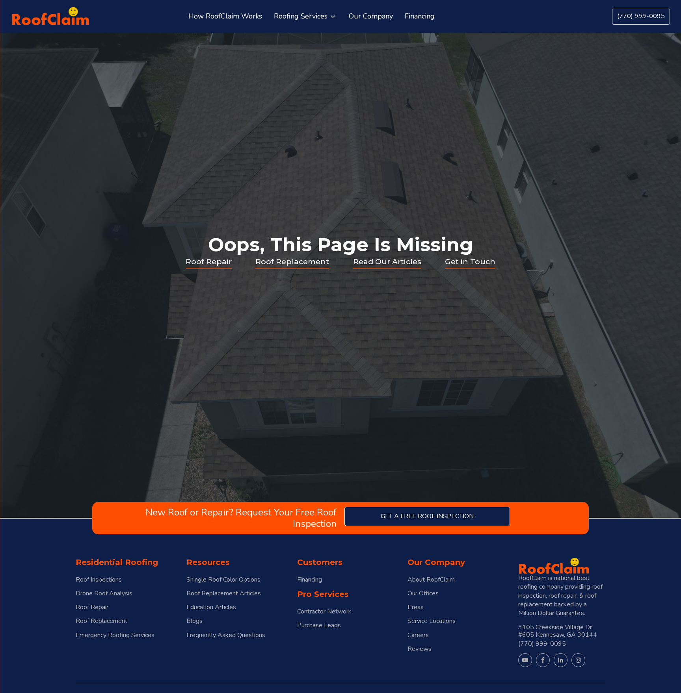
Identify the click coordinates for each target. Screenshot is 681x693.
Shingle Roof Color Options (223, 580)
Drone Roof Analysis (104, 593)
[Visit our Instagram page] (578, 660)
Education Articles (211, 607)
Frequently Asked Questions (225, 635)
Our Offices (423, 593)
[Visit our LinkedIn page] (561, 660)
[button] (305, 16)
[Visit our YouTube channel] (525, 660)
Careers (418, 635)
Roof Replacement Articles (223, 593)
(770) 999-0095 (641, 16)
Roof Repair (209, 261)
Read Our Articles (387, 261)
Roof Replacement (292, 261)
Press (415, 607)
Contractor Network (324, 611)
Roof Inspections (99, 580)
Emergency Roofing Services (115, 635)
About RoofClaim (431, 580)
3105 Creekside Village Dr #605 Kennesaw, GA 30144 (557, 631)
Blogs (194, 621)
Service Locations (431, 621)
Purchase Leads (319, 625)
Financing (309, 580)
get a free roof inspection (427, 516)
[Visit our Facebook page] (543, 660)
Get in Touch (470, 261)
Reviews (419, 649)
